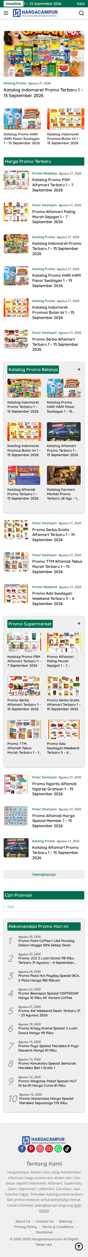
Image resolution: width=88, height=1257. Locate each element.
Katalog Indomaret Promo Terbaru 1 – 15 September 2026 (43, 92)
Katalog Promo (15, 83)
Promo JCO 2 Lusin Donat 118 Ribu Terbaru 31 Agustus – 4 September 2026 (46, 960)
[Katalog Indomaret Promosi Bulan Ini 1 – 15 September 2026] (66, 119)
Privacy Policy (25, 1227)
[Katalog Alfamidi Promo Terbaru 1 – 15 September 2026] (24, 475)
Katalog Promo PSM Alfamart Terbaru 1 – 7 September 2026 (52, 184)
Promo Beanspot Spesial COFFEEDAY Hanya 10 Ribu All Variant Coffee (48, 995)
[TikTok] (67, 1149)
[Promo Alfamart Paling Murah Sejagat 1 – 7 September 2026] (16, 214)
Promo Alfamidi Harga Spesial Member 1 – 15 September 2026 (53, 820)
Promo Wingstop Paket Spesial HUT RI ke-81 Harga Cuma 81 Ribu (47, 1083)
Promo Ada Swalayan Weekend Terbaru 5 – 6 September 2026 (53, 598)
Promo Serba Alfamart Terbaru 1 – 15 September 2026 (55, 344)
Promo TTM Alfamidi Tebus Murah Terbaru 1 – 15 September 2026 (57, 566)
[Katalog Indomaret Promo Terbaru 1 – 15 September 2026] (44, 54)
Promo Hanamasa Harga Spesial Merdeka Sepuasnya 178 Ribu (46, 1100)
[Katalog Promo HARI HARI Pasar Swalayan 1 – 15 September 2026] (22, 119)
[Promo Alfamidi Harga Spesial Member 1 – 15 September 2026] (16, 818)
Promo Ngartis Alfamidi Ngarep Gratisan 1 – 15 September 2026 (54, 788)
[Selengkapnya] (79, 369)
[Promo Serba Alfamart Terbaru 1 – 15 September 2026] (16, 342)
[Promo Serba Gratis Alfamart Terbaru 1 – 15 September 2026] (16, 532)
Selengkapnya (44, 874)
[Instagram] (40, 1149)
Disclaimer (44, 1232)
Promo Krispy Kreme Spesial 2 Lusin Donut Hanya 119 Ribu (47, 1030)
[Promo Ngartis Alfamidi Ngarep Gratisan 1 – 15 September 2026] (16, 786)
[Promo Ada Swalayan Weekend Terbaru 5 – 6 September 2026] (16, 596)
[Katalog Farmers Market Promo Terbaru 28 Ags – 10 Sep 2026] (64, 475)
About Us (22, 1221)
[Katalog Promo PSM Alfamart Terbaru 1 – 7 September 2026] (16, 183)
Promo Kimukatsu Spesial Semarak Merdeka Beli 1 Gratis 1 (47, 1065)
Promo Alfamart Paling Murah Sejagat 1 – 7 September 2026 (53, 216)
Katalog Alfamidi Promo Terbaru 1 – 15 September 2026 (23, 494)
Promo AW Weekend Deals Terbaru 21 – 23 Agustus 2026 (49, 1013)
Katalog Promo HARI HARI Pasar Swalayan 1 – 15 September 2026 (22, 138)
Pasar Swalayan (44, 205)
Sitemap (65, 1221)
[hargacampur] (34, 13)
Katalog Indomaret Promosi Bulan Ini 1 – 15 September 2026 (63, 138)
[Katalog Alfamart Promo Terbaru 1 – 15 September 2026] (64, 431)
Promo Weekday (44, 173)
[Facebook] (22, 1149)
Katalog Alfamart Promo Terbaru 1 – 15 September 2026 (62, 450)
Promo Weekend (44, 587)
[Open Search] (81, 13)
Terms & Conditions (58, 1227)
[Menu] (7, 13)
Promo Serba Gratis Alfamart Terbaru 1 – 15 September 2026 (53, 534)
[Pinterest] (31, 1149)
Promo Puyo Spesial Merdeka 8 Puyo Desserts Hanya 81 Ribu (48, 1048)
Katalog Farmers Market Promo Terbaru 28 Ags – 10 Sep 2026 (63, 494)
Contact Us (45, 1221)
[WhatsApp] (58, 1149)
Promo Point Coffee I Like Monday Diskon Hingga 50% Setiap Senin (46, 943)
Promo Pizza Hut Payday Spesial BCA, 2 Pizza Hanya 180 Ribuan (49, 977)
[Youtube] (49, 1149)
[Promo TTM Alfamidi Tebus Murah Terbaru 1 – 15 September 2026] (16, 564)
